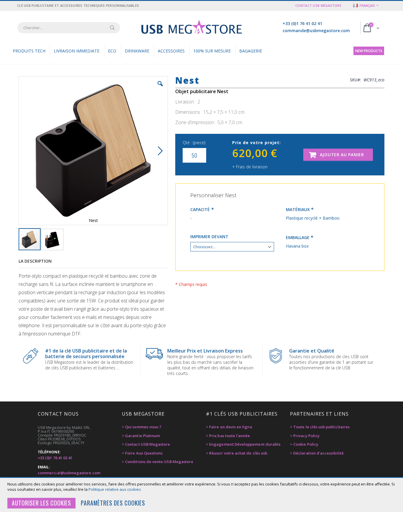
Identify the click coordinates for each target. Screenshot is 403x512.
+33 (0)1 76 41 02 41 (302, 23)
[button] (160, 88)
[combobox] (68, 28)
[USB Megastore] (191, 27)
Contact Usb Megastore (318, 5)
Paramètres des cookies (113, 503)
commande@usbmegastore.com (316, 30)
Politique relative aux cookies (115, 489)
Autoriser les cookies (41, 503)
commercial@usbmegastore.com (69, 472)
